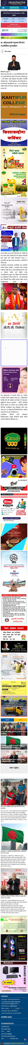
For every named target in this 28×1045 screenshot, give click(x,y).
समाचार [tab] (7, 720)
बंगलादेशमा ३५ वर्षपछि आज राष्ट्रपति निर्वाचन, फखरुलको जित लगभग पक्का (11, 747)
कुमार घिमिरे (6, 1039)
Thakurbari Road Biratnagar (14, 25)
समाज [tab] (20, 720)
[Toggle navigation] (3, 7)
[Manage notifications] (25, 1039)
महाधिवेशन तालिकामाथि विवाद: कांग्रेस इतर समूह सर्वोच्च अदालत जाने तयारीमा (12, 760)
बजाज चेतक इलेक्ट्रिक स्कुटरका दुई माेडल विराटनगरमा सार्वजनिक (14, 733)
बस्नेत (5, 1031)
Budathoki (12, 1008)
